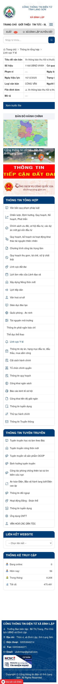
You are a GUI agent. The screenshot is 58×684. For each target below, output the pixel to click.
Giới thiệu (24, 24)
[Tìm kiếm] (51, 40)
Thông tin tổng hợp (29, 49)
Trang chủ (10, 24)
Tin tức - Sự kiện (42, 24)
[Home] (9, 12)
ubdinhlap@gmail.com (26, 651)
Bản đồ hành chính (29, 116)
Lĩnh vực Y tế (10, 52)
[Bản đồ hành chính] (25, 132)
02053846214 (27, 642)
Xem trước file (13, 105)
